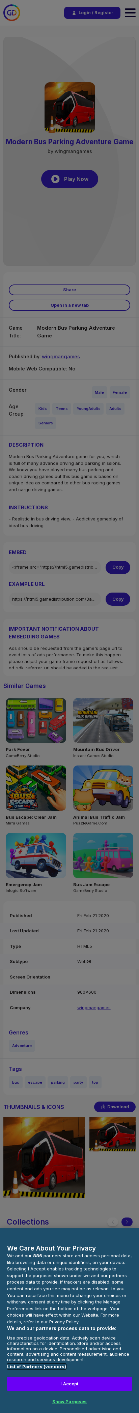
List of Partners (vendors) (36, 1366)
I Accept (69, 1383)
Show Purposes (69, 1401)
